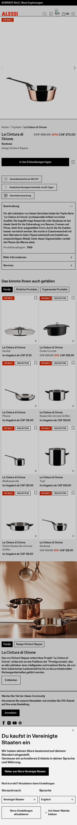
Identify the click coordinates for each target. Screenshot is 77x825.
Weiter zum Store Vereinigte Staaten (25, 771)
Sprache (45, 790)
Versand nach (11, 790)
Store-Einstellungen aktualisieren (21, 812)
